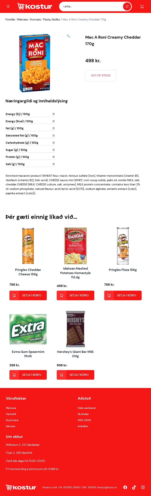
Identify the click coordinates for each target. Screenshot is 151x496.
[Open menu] (8, 6)
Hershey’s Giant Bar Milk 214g (75, 354)
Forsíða (10, 19)
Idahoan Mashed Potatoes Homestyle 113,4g (75, 272)
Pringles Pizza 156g (123, 270)
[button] (68, 63)
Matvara (22, 19)
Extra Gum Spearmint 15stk (28, 354)
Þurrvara (35, 19)
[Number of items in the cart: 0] (142, 6)
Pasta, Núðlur (51, 19)
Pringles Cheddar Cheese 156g (28, 272)
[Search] (127, 6)
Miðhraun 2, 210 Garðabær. (23, 445)
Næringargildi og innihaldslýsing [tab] (37, 101)
